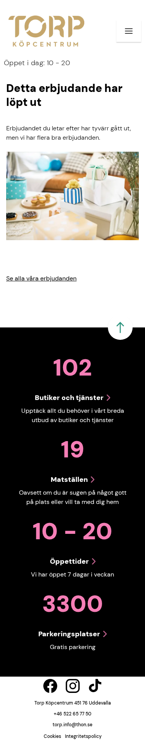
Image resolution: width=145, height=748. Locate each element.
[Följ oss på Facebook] (50, 686)
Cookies (52, 736)
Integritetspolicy (83, 736)
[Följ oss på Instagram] (72, 686)
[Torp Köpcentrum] (46, 31)
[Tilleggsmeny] (128, 31)
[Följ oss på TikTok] (95, 686)
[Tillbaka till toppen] (120, 327)
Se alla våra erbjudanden (41, 278)
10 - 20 (37, 63)
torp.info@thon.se (72, 725)
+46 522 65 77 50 (72, 714)
